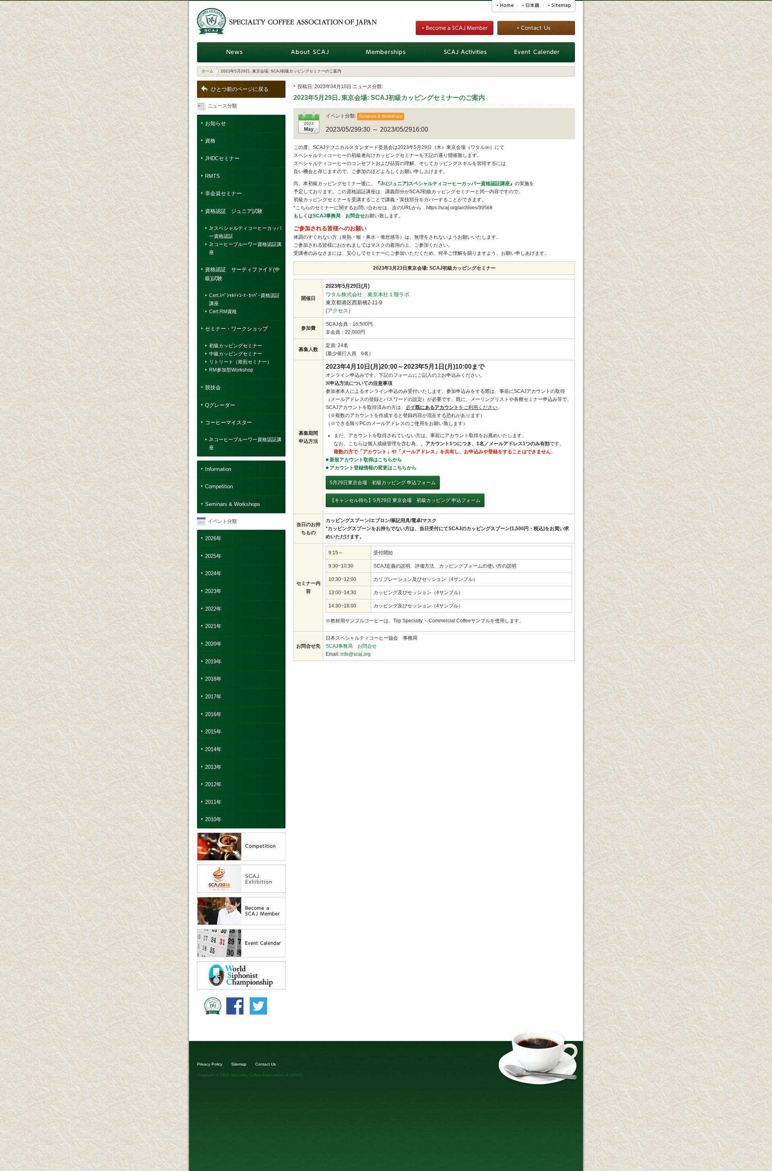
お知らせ (215, 123)
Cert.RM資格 (223, 311)
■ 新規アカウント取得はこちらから (364, 460)
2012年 (213, 784)
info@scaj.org (356, 654)
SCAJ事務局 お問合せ (351, 646)
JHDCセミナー (222, 158)
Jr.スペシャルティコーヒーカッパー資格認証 (245, 232)
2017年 (213, 697)
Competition (219, 486)
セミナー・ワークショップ (236, 329)
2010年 (213, 819)
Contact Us (265, 1064)
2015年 (213, 732)
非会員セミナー (223, 193)
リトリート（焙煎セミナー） (240, 362)
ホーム (207, 71)
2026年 (213, 538)
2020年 (213, 644)
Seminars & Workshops (232, 504)
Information (218, 469)
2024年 (213, 573)
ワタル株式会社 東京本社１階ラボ (367, 294)
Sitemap (238, 1064)
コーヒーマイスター (228, 422)
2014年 (213, 749)
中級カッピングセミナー (235, 354)
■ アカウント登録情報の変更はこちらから (371, 468)
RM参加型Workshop (231, 370)
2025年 (213, 556)
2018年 (213, 679)
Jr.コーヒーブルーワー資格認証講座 (245, 248)
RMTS (212, 176)
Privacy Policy (209, 1064)
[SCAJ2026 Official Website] (241, 869)
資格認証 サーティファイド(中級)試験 (242, 273)
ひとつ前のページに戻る (240, 89)
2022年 (213, 609)
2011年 (213, 802)
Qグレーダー (220, 405)
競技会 (213, 387)
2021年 (213, 626)
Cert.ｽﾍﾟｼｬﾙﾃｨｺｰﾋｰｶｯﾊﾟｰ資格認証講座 (244, 299)
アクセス (337, 311)
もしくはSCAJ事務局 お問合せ (329, 216)
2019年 (213, 662)
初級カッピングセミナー (235, 346)
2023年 (213, 591)
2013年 (213, 767)
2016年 (213, 714)
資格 (210, 141)
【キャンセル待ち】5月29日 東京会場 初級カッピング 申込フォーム (405, 500)
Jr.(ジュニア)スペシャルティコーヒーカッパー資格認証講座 (445, 183)
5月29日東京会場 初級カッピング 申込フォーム (383, 482)
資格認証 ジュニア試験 (234, 211)
